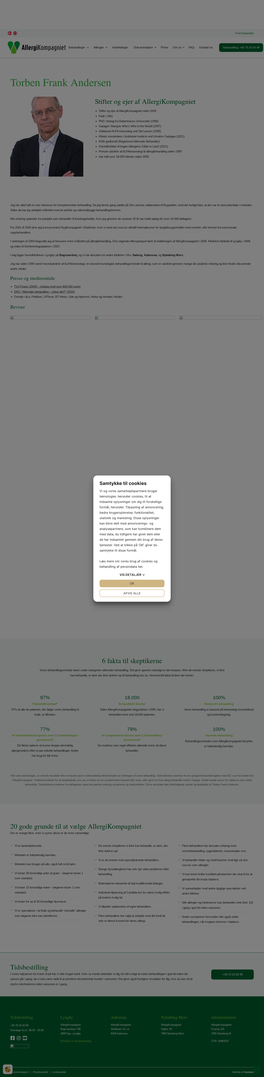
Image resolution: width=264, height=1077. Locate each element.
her (140, 567)
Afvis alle (132, 593)
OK (132, 583)
